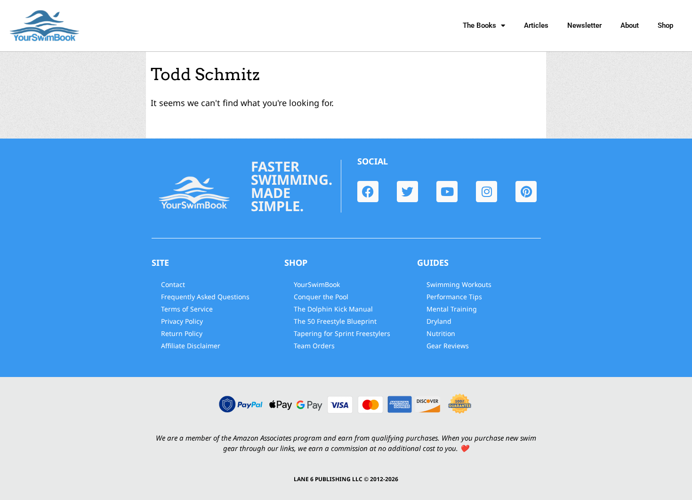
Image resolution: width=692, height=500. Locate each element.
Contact (173, 284)
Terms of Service (187, 308)
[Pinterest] (526, 191)
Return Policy (181, 333)
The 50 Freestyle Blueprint (335, 321)
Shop (665, 25)
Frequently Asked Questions (205, 296)
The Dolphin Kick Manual (333, 308)
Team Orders (314, 345)
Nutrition (440, 333)
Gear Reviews (447, 345)
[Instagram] (486, 191)
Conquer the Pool (321, 296)
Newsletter (584, 25)
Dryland (438, 321)
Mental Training (451, 308)
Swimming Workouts (458, 284)
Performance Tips (454, 296)
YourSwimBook (317, 284)
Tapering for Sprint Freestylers (342, 333)
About (629, 25)
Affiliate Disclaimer (190, 345)
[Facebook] (367, 191)
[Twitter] (407, 191)
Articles (536, 25)
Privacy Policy (182, 321)
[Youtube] (447, 191)
